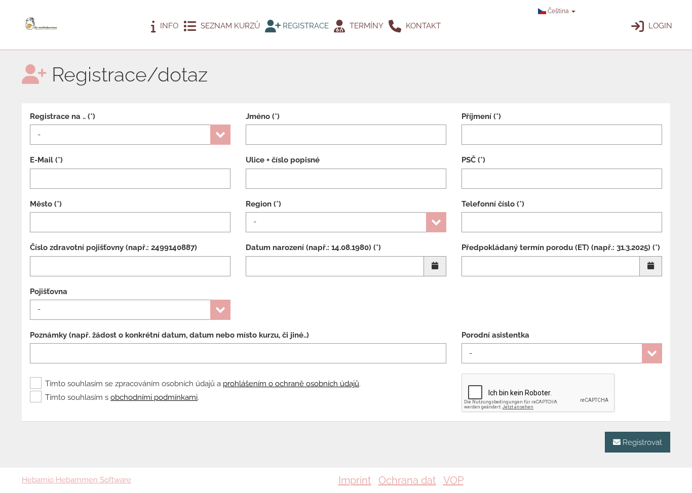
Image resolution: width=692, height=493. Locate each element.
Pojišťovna (48, 291)
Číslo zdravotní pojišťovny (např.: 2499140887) (113, 247)
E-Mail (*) (46, 160)
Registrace (305, 25)
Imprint (354, 480)
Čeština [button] (558, 11)
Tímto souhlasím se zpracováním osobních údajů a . (203, 383)
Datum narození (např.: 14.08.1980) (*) (313, 247)
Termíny (365, 25)
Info (168, 25)
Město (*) (46, 204)
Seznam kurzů (229, 25)
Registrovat (641, 442)
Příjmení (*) (481, 116)
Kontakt (422, 25)
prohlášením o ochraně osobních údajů (291, 383)
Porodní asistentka (495, 335)
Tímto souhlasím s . (122, 397)
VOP (453, 480)
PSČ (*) (473, 160)
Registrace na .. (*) (62, 116)
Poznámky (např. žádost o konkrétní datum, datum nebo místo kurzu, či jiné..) (169, 335)
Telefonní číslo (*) (493, 204)
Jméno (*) (263, 116)
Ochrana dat (407, 480)
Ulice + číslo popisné (283, 160)
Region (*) (263, 204)
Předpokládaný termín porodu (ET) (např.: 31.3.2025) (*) (561, 247)
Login (659, 25)
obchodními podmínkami (154, 397)
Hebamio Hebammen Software (76, 479)
